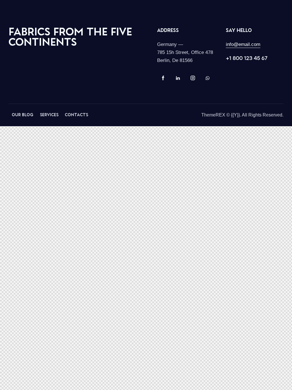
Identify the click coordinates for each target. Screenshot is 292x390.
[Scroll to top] (276, 383)
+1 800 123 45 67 (246, 58)
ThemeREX (213, 114)
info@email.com (243, 44)
